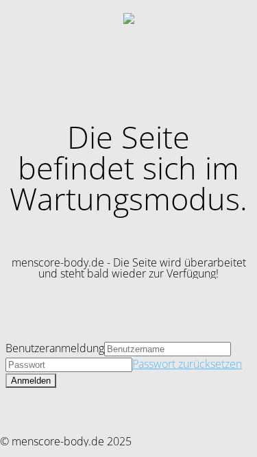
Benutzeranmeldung (54, 348)
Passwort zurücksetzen (187, 363)
